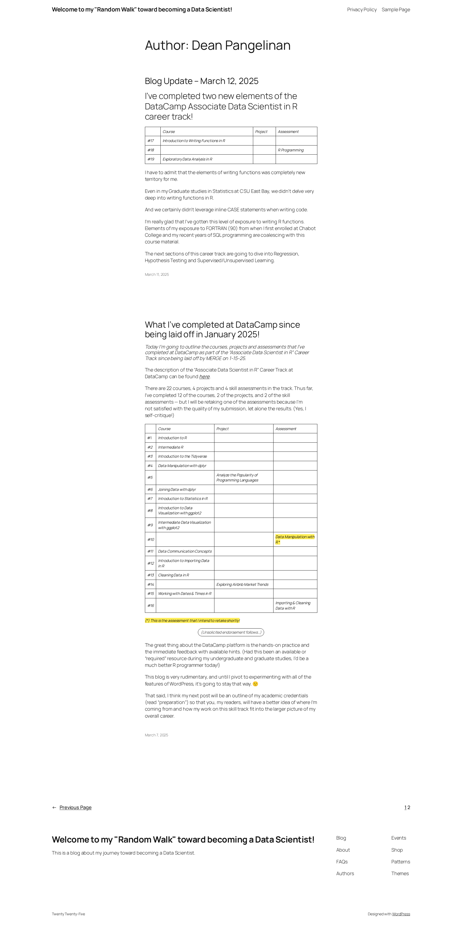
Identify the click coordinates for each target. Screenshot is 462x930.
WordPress (401, 913)
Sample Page (396, 9)
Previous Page (72, 807)
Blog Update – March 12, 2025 (202, 81)
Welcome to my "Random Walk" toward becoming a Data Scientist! (142, 9)
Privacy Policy (362, 9)
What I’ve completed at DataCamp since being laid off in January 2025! (222, 329)
